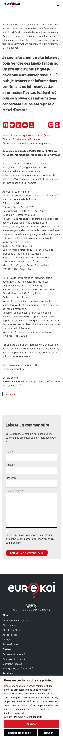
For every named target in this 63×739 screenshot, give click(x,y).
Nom (9, 451)
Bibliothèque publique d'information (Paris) (26, 135)
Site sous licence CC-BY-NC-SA (31, 610)
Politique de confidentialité (28, 716)
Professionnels (11, 644)
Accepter (31, 724)
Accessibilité (9, 634)
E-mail (10, 464)
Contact (6, 639)
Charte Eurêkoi (11, 630)
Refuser (48, 732)
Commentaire (14, 491)
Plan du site (9, 625)
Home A (10, 394)
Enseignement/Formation (26, 24)
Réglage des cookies (19, 732)
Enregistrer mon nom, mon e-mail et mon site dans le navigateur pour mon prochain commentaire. (30, 538)
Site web (11, 477)
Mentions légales (12, 663)
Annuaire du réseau (13, 659)
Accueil (6, 24)
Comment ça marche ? (15, 620)
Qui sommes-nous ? (13, 654)
